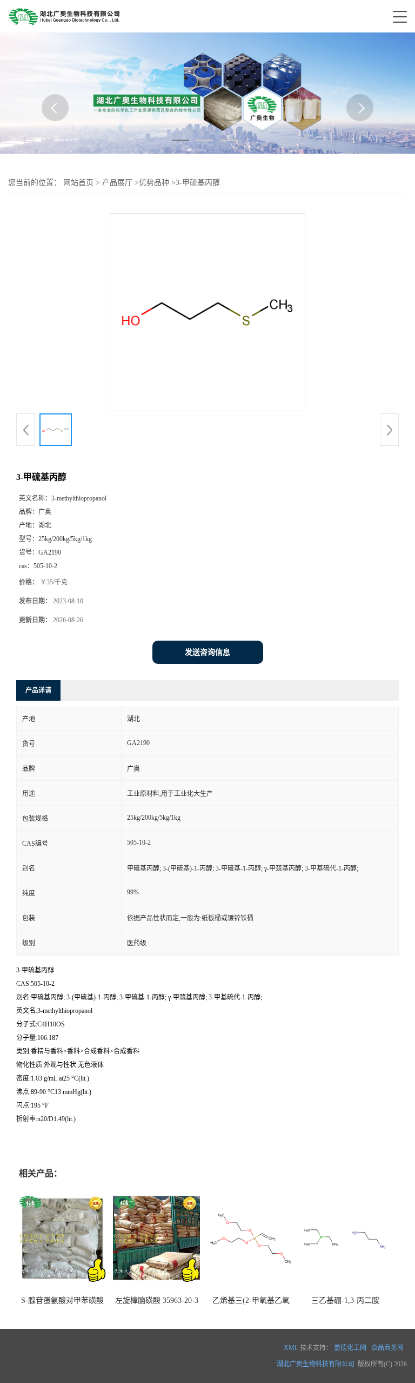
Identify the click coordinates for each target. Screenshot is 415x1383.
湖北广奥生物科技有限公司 (315, 1364)
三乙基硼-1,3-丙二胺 (345, 1300)
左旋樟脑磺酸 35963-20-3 (156, 1300)
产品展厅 (117, 183)
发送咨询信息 (207, 652)
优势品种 (154, 183)
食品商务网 (387, 1348)
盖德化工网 (350, 1348)
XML (291, 1348)
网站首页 (78, 183)
